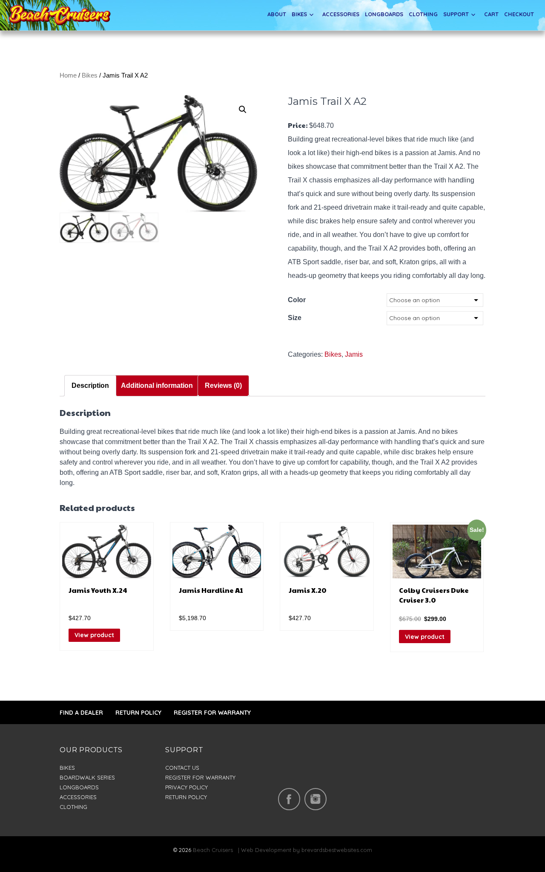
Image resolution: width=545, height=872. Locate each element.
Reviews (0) (223, 385)
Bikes (299, 14)
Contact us (182, 767)
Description (90, 385)
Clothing (423, 14)
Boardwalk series (87, 777)
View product (94, 635)
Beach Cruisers (213, 849)
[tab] (90, 385)
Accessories (340, 14)
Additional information (157, 385)
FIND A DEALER (81, 712)
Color (297, 299)
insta (315, 799)
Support (456, 14)
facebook (289, 799)
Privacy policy (186, 787)
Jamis (354, 354)
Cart (491, 14)
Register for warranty (200, 777)
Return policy (186, 797)
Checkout (519, 14)
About (276, 14)
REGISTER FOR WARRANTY (212, 712)
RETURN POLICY (138, 712)
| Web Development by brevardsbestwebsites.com (303, 849)
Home (68, 75)
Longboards (384, 14)
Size (294, 317)
